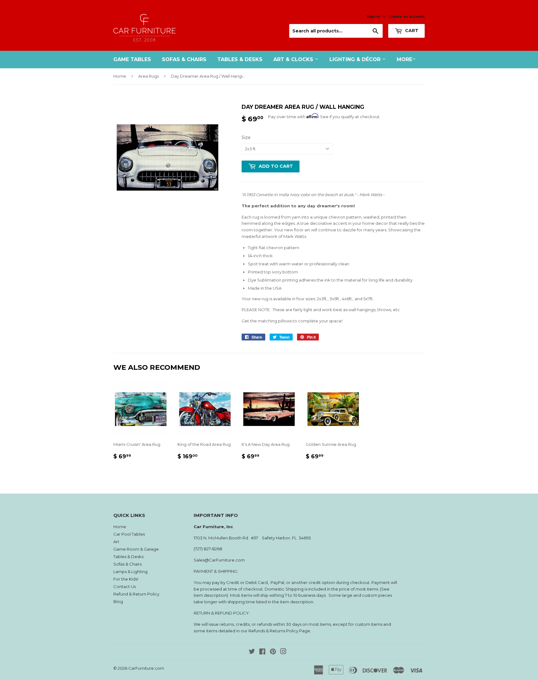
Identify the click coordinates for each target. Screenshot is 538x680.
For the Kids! (125, 578)
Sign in (373, 16)
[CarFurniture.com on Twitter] (252, 652)
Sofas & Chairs (184, 59)
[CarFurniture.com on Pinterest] (273, 652)
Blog (118, 601)
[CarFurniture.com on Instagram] (283, 652)
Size (246, 137)
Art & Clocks (294, 59)
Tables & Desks (239, 59)
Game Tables (132, 59)
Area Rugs (148, 76)
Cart (411, 30)
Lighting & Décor (355, 59)
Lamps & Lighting (130, 571)
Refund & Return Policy (136, 593)
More (404, 59)
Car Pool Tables (129, 534)
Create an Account (407, 16)
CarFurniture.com (146, 668)
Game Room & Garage (136, 549)
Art (116, 541)
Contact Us (124, 586)
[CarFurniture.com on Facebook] (262, 652)
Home (119, 76)
